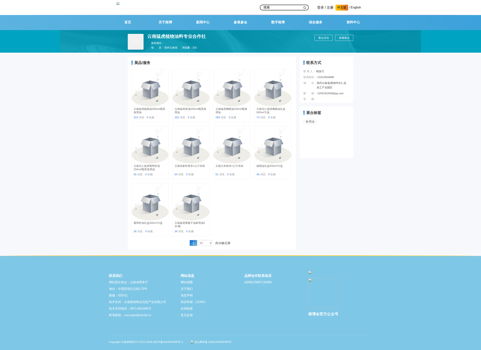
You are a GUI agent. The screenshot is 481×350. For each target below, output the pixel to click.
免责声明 (187, 295)
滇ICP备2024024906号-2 (168, 341)
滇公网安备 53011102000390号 (212, 341)
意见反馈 (187, 315)
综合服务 (315, 22)
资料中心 (353, 22)
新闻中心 (203, 22)
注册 (330, 7)
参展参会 (240, 22)
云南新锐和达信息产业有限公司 (145, 302)
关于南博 (165, 22)
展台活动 (323, 37)
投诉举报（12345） (194, 302)
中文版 (341, 7)
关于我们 (187, 288)
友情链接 (187, 308)
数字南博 (278, 22)
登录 (320, 7)
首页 (127, 22)
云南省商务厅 (139, 282)
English (356, 7)
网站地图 (187, 282)
